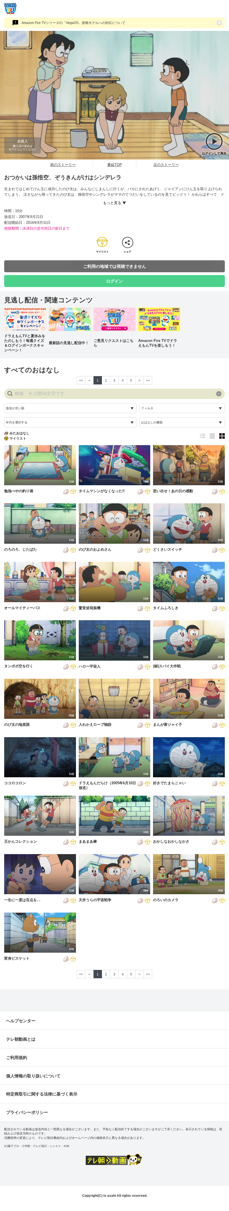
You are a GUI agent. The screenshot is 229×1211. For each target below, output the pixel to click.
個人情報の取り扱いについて (33, 1075)
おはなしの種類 (152, 422)
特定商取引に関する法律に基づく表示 (41, 1094)
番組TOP (114, 165)
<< (81, 381)
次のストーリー (166, 165)
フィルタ (147, 408)
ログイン (114, 281)
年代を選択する (16, 422)
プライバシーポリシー (27, 1112)
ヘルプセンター (20, 1020)
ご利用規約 (16, 1057)
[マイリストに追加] (73, 492)
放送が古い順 (15, 408)
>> (148, 381)
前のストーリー (63, 165)
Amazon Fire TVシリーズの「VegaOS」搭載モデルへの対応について (73, 23)
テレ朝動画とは (20, 1039)
